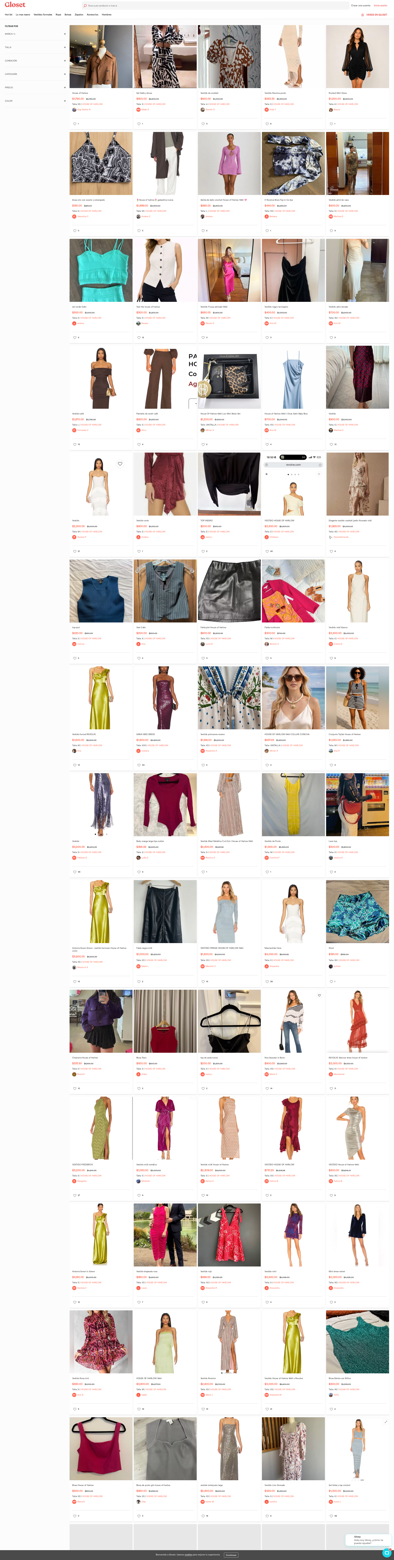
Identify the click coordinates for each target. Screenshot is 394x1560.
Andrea (209, 216)
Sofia (336, 1395)
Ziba (143, 1502)
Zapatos (79, 15)
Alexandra (274, 1288)
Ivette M (210, 1502)
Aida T (273, 110)
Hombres (106, 15)
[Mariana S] (331, 430)
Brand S (80, 1074)
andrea (80, 323)
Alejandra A (211, 751)
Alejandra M (275, 1395)
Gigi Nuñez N (84, 110)
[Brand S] (74, 1074)
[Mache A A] (74, 967)
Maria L (145, 966)
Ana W (273, 323)
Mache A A (82, 967)
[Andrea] (203, 217)
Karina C (210, 1181)
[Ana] (74, 751)
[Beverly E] (267, 644)
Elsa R (337, 751)
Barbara (273, 216)
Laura (144, 1288)
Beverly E (274, 644)
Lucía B (209, 644)
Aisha (144, 1074)
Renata (144, 323)
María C (273, 1074)
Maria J (209, 1395)
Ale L (144, 430)
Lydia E (144, 858)
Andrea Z (145, 216)
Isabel (144, 1395)
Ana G (80, 1395)
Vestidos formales (43, 15)
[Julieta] (331, 966)
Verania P (81, 537)
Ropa (58, 15)
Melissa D (338, 216)
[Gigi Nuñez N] (74, 110)
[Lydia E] (138, 858)
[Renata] (138, 323)
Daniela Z (81, 1288)
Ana (143, 644)
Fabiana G (82, 858)
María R (81, 1502)
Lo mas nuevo (23, 15)
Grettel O (210, 110)
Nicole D (210, 323)
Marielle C (211, 966)
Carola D (338, 644)
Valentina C (82, 216)
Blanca (337, 110)
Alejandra (274, 966)
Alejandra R (211, 1288)
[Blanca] (331, 110)
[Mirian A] (203, 430)
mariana (145, 751)
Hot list (8, 15)
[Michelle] (138, 1181)
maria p (80, 644)
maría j (209, 537)
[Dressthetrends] (331, 537)
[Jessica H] (331, 858)
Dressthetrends (341, 537)
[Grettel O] (203, 110)
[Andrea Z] (138, 217)
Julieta (337, 966)
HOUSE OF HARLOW (92, 104)
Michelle (145, 1181)
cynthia (273, 1502)
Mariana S (338, 430)
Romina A (210, 858)
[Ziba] (138, 1502)
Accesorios (92, 15)
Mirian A (210, 430)
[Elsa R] (331, 751)
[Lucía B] (203, 644)
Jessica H (338, 858)
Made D (145, 110)
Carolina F (275, 858)
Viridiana (274, 537)
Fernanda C (82, 430)
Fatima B (274, 1181)
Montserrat (339, 1074)
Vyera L (337, 1502)
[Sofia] (331, 1395)
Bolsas (68, 15)
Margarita (81, 1181)
